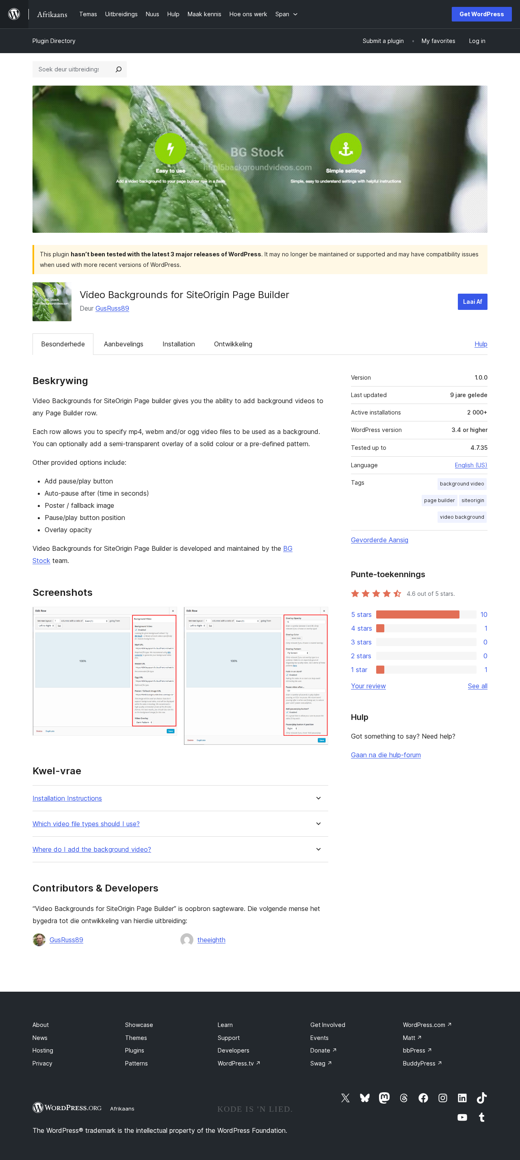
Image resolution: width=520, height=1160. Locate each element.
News (40, 1037)
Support (229, 1037)
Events (319, 1037)
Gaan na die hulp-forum (386, 755)
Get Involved (327, 1024)
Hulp (481, 344)
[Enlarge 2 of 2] (317, 618)
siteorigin (473, 500)
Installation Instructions (67, 798)
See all (478, 686)
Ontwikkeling (233, 344)
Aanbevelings (123, 344)
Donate (323, 1050)
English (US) (471, 465)
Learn (225, 1024)
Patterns (136, 1063)
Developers (233, 1050)
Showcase (139, 1024)
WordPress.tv (239, 1063)
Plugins (134, 1050)
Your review (368, 686)
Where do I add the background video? (91, 849)
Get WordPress (481, 14)
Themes (136, 1037)
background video (462, 484)
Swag (321, 1063)
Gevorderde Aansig (379, 540)
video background (462, 517)
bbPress (417, 1050)
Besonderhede (63, 344)
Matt (412, 1037)
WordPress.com (427, 1024)
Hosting (42, 1050)
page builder (439, 500)
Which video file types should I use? (86, 824)
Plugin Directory (54, 40)
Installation (178, 344)
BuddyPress (422, 1063)
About (40, 1024)
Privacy (42, 1063)
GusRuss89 (112, 308)
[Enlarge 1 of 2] (166, 618)
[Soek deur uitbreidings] (118, 69)
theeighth (211, 940)
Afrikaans (122, 1108)
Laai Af (472, 301)
